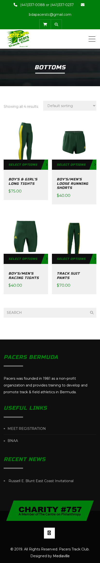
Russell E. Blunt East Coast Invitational (41, 481)
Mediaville (61, 556)
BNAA (13, 441)
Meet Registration (27, 428)
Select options (22, 164)
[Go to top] (50, 511)
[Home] (18, 39)
